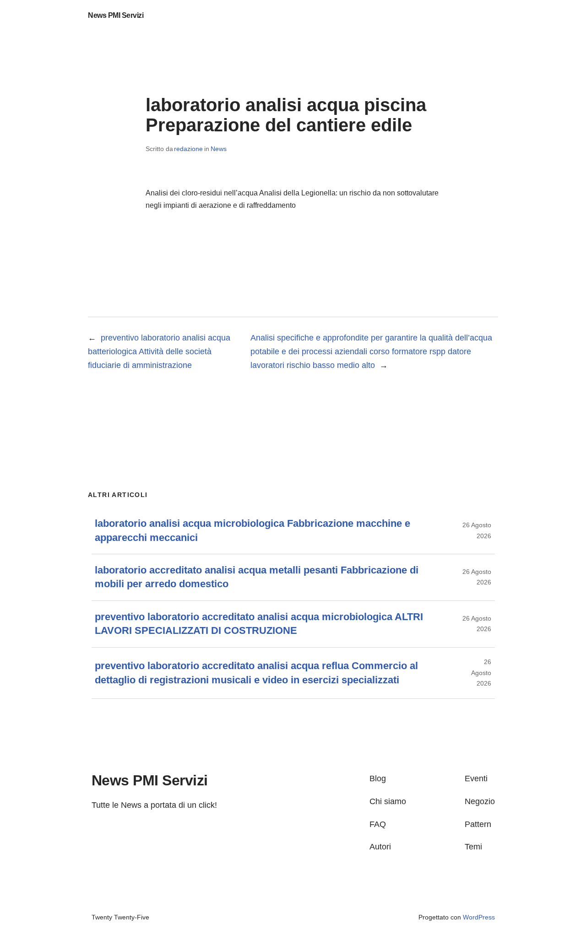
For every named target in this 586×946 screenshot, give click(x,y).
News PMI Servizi (115, 15)
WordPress (479, 917)
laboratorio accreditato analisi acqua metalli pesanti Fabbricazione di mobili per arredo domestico (256, 576)
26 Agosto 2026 (481, 672)
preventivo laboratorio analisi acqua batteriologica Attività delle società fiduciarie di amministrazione (159, 351)
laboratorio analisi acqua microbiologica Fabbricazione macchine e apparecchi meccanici (252, 530)
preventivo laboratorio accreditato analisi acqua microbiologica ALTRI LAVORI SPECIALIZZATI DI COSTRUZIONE (259, 623)
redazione (188, 148)
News (219, 148)
